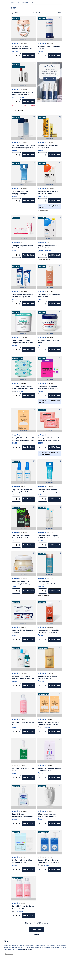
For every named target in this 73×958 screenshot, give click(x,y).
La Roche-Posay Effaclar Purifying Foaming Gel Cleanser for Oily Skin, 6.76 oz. (22, 193)
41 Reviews (23, 627)
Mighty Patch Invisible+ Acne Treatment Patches (48, 247)
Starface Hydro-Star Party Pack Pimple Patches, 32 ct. (48, 387)
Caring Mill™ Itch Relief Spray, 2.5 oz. (23, 769)
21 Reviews (49, 811)
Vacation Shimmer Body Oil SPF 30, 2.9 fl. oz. (48, 677)
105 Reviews (50, 435)
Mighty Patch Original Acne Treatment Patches (48, 193)
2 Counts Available (44, 211)
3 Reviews (23, 719)
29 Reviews (23, 242)
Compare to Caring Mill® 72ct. (49, 206)
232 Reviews (50, 142)
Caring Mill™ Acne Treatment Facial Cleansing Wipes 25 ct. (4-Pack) (23, 387)
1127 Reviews (24, 578)
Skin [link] (32, 2)
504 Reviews (50, 532)
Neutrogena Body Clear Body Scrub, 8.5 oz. (49, 295)
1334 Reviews (24, 43)
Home (13, 2)
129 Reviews (50, 383)
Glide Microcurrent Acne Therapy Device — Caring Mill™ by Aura (47, 815)
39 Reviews (23, 857)
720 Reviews (24, 811)
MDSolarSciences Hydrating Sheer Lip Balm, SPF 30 (22, 93)
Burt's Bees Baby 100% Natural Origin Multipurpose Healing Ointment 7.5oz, (22, 583)
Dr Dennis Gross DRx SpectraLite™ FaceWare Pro (22, 47)
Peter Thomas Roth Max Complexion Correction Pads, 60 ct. (23, 342)
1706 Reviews (50, 43)
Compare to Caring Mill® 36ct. (49, 401)
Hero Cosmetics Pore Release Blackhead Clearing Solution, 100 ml (23, 147)
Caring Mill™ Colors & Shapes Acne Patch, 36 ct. (49, 769)
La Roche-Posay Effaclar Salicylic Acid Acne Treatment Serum (23, 677)
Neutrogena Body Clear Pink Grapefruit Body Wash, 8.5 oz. (49, 631)
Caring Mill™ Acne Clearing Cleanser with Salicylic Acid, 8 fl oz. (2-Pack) (49, 861)
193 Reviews (50, 486)
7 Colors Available (17, 110)
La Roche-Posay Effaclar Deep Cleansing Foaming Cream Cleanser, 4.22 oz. (47, 491)
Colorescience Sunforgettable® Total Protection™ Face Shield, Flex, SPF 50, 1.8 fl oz (49, 583)
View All (36, 934)
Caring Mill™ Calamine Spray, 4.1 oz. (23, 723)
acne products (27, 949)
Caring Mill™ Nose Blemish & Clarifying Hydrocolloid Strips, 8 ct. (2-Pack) (49, 723)
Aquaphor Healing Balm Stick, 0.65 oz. (49, 47)
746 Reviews (24, 142)
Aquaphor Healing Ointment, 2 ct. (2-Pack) (23, 631)
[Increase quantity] (19, 55)
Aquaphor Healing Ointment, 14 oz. (48, 341)
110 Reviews (23, 383)
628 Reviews (50, 291)
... (8, 954)
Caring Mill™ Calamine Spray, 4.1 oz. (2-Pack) (23, 907)
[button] (23, 28)
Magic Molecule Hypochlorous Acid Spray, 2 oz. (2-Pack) (23, 491)
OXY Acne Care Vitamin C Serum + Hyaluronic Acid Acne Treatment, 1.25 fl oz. (23, 537)
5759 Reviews (50, 188)
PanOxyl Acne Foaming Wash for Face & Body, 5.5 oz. (22, 295)
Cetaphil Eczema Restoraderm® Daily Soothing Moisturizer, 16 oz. (23, 815)
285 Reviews (24, 532)
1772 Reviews (50, 242)
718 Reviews (24, 89)
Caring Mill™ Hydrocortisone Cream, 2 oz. (22, 247)
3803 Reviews (24, 486)
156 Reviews (24, 337)
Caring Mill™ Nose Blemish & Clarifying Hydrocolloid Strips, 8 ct (23, 439)
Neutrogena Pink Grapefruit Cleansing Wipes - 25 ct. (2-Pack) (49, 439)
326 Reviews (24, 188)
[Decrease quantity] (13, 55)
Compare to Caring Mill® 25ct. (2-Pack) (49, 453)
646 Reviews (24, 673)
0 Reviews (23, 765)
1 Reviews (23, 903)
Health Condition (23, 2)
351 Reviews (50, 673)
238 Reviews (50, 578)
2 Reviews (23, 435)
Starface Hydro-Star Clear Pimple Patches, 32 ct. (22, 861)
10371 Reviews (24, 291)
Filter (16, 13)
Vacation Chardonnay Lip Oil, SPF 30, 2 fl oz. (49, 147)
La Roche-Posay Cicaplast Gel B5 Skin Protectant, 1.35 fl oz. (49, 537)
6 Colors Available (43, 595)
